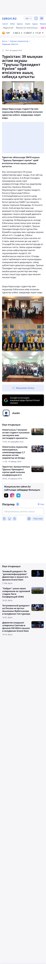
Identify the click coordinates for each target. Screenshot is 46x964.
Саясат (5, 24)
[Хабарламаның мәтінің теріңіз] (23, 511)
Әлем (12, 24)
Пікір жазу (37, 518)
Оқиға (27, 24)
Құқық (35, 24)
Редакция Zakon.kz (10, 44)
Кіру (42, 504)
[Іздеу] (36, 18)
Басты (4, 41)
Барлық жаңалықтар (19, 41)
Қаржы (20, 24)
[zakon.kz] (9, 18)
